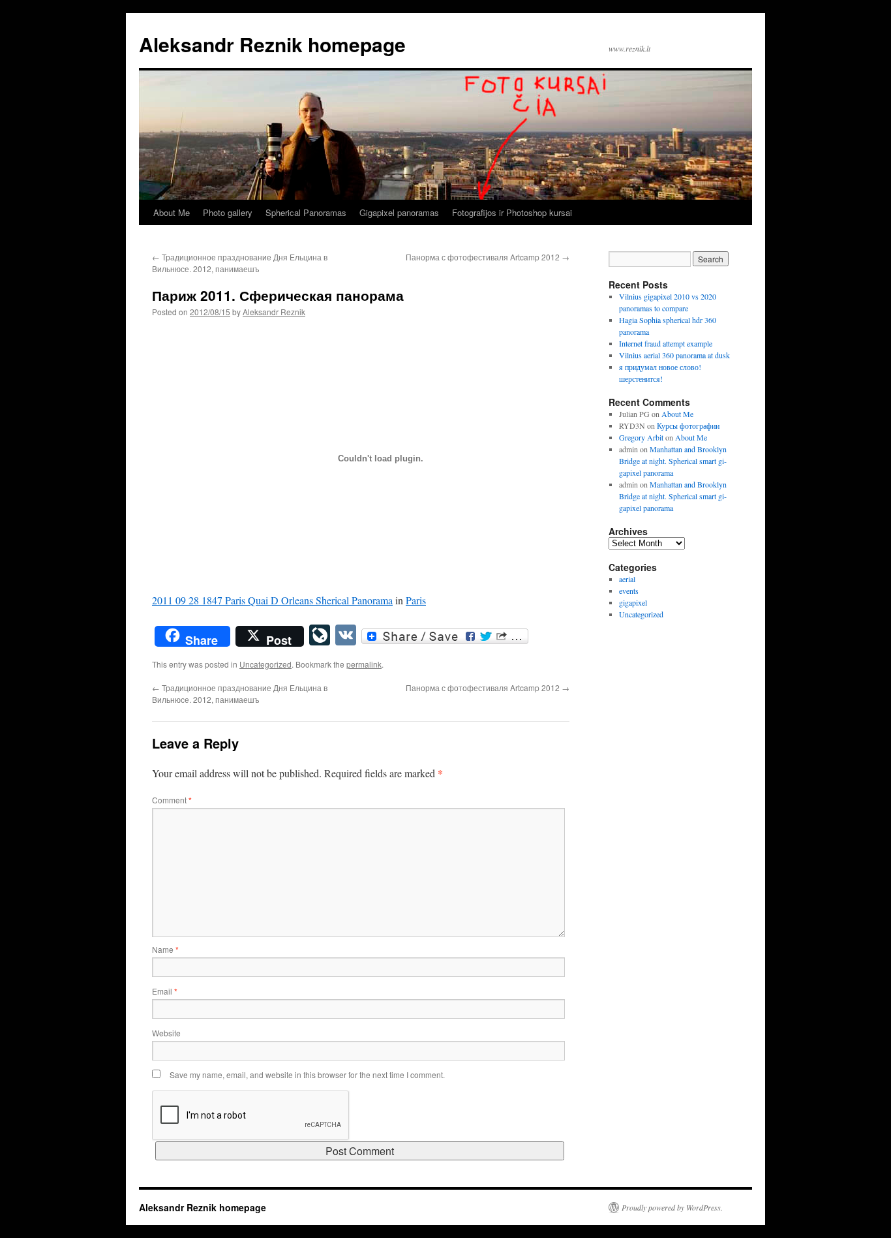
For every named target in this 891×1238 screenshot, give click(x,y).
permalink (364, 664)
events (629, 590)
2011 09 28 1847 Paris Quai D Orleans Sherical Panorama (272, 600)
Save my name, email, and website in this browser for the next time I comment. (307, 1074)
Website (166, 1032)
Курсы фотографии (688, 425)
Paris (416, 600)
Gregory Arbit (641, 437)
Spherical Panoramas (305, 212)
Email (164, 991)
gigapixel (633, 602)
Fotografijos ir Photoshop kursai (512, 212)
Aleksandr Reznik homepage (272, 44)
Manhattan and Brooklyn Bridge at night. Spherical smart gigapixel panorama (673, 461)
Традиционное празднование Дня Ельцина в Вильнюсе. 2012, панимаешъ (239, 262)
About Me (171, 212)
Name (165, 949)
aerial (627, 579)
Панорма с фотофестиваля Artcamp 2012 (487, 256)
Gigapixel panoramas (399, 212)
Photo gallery (227, 212)
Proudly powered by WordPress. (672, 1207)
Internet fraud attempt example (665, 343)
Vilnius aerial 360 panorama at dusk (674, 355)
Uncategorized (265, 664)
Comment (172, 799)
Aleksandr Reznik (274, 311)
